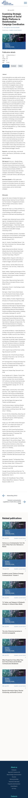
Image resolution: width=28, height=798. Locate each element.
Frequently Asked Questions (14, 784)
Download (13, 66)
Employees (14, 770)
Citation (20, 66)
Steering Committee (14, 779)
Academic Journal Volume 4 (15, 30)
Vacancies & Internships (14, 781)
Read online (5, 66)
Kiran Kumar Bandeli (14, 27)
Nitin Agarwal (7, 27)
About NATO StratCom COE (14, 772)
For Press (14, 788)
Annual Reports (14, 786)
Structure (14, 777)
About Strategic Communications (14, 774)
